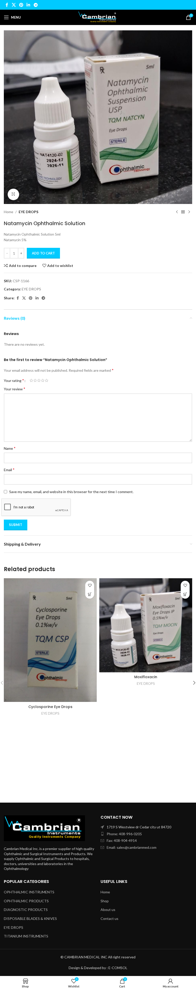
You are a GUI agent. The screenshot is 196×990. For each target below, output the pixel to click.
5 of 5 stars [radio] (46, 380)
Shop (105, 901)
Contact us (109, 918)
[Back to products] (183, 212)
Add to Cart (43, 253)
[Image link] (44, 828)
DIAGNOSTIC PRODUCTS (26, 909)
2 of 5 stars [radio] (35, 380)
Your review (14, 388)
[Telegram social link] (35, 5)
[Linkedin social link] (28, 5)
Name (10, 448)
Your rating (14, 380)
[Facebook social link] (7, 5)
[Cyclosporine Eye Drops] (50, 640)
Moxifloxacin (145, 676)
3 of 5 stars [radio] (39, 380)
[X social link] (13, 5)
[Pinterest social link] (21, 5)
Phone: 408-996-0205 (124, 834)
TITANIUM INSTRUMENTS (26, 936)
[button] (89, 594)
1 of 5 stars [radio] (31, 380)
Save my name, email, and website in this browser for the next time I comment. (71, 492)
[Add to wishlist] (89, 585)
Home (8, 212)
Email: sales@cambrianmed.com (131, 847)
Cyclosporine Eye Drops (50, 706)
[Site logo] (98, 17)
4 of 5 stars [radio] (43, 380)
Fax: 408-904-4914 (122, 840)
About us (108, 909)
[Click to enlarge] (13, 194)
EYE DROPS (28, 212)
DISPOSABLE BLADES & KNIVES (30, 918)
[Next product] (189, 212)
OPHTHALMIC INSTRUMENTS (29, 892)
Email (9, 469)
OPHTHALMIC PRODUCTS (26, 901)
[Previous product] (177, 212)
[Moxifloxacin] (145, 625)
